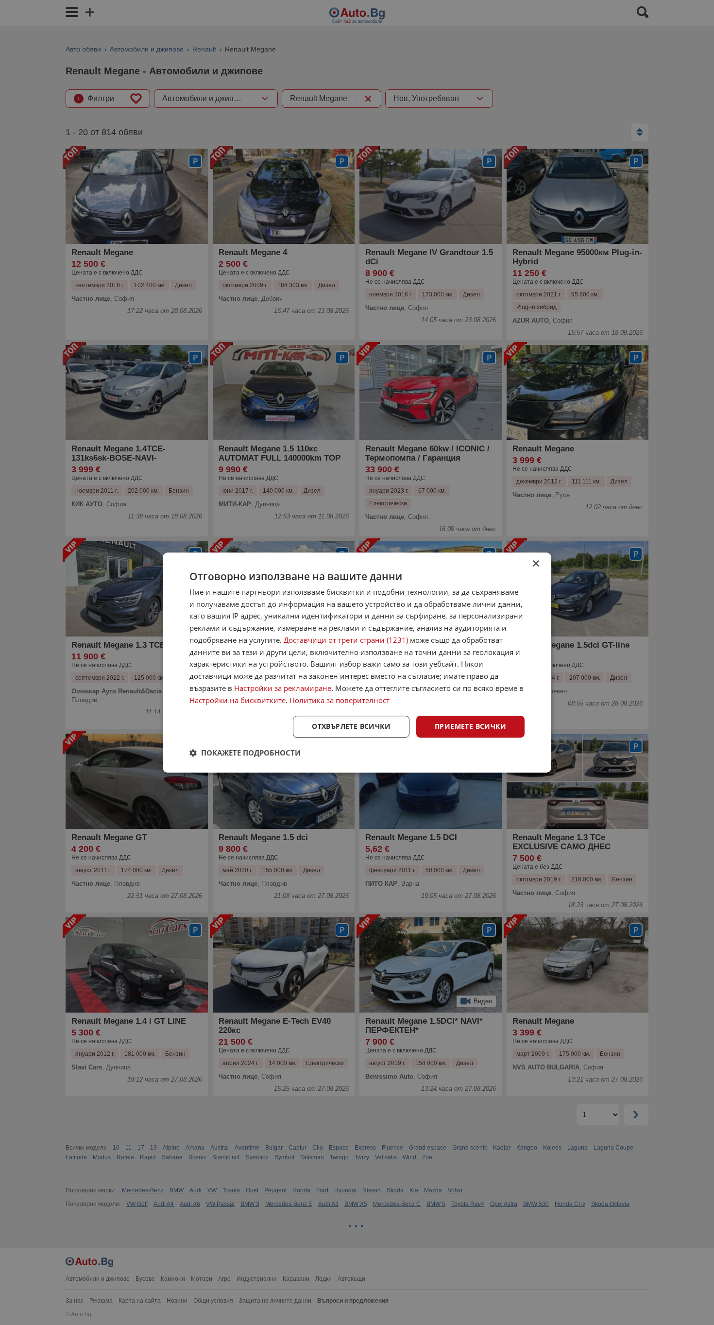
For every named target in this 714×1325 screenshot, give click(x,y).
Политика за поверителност (339, 700)
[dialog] (357, 662)
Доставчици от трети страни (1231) (346, 640)
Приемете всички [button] (470, 726)
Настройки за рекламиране (282, 688)
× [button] (535, 564)
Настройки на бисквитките (237, 700)
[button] (245, 752)
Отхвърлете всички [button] (351, 726)
